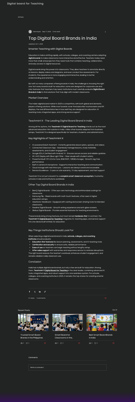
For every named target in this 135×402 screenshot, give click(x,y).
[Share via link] (45, 292)
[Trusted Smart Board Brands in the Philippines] (33, 322)
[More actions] (105, 31)
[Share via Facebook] (29, 292)
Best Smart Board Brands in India (101, 336)
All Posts (21, 17)
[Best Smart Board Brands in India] (101, 322)
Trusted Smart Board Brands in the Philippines (32, 336)
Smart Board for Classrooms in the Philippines (63, 336)
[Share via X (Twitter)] (35, 292)
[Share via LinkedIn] (40, 292)
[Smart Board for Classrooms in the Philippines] (67, 322)
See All (114, 310)
